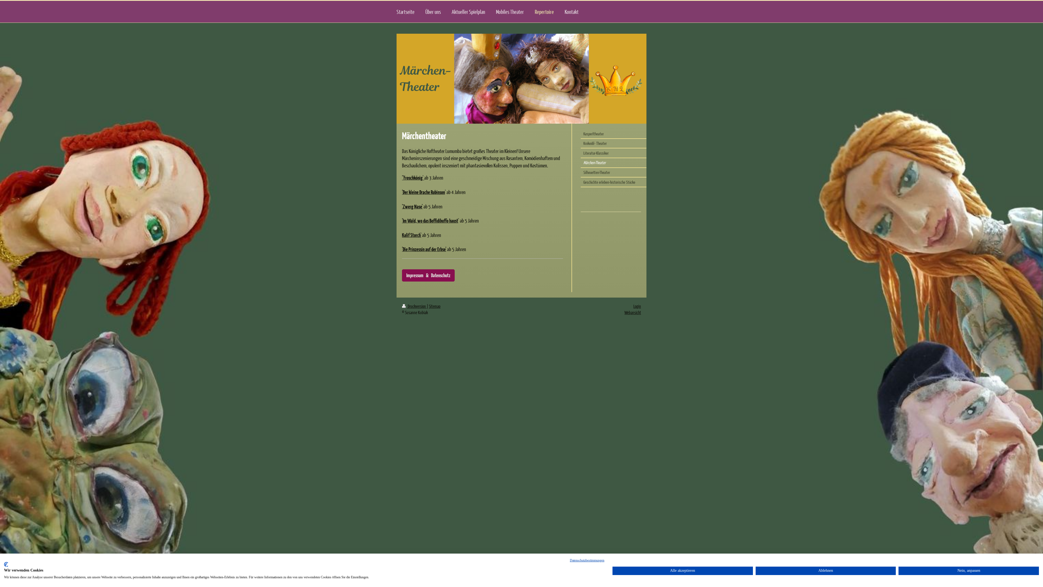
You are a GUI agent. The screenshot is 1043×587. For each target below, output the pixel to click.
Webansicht (632, 312)
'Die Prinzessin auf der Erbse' (424, 249)
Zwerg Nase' (413, 206)
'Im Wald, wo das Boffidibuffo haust (430, 220)
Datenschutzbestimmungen (587, 560)
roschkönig (414, 177)
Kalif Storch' (411, 235)
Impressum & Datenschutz (428, 275)
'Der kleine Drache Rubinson (423, 192)
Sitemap (435, 306)
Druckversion (417, 306)
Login (637, 306)
